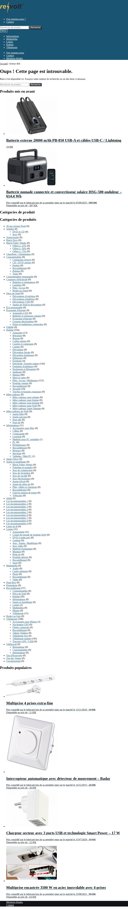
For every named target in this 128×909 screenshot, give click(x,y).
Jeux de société (19, 476)
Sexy (14, 234)
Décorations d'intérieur (23, 299)
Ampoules (17, 332)
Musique (16, 551)
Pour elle (16, 419)
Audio (15, 568)
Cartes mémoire (20, 571)
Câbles (15, 431)
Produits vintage (20, 383)
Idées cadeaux (13, 394)
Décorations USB (21, 302)
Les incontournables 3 (17, 506)
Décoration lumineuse (23, 355)
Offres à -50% (19, 248)
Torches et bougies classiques (26, 391)
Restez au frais (13, 616)
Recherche (35, 27)
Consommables (13, 257)
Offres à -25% (19, 245)
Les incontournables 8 (17, 520)
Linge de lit (11, 526)
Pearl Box (11, 582)
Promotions (11, 585)
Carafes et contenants (22, 344)
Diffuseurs (17, 358)
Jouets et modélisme (16, 462)
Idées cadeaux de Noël (17, 411)
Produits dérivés (20, 557)
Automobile (18, 532)
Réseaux (16, 450)
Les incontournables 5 (17, 512)
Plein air (16, 554)
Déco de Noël (13, 293)
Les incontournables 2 (17, 504)
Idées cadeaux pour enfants (25, 397)
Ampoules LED (20, 313)
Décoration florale (21, 352)
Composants (18, 433)
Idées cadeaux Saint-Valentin (26, 408)
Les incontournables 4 (17, 509)
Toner (15, 273)
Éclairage (17, 360)
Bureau (16, 338)
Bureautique (18, 647)
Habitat (9, 44)
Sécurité (16, 389)
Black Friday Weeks (16, 243)
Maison (16, 375)
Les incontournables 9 (17, 523)
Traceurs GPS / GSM (23, 641)
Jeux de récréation (21, 473)
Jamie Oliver (12, 459)
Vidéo (15, 579)
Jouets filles (18, 414)
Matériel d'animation (22, 548)
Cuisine (16, 346)
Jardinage (17, 372)
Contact (10, 22)
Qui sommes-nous (15, 52)
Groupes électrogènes (23, 321)
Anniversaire (12, 237)
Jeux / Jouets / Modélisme (25, 543)
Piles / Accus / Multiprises (25, 380)
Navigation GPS (20, 624)
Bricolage (17, 335)
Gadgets (16, 540)
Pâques (16, 610)
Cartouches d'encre (21, 259)
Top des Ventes (13, 658)
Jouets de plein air (21, 484)
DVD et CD (18, 231)
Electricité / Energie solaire (25, 363)
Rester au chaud (20, 290)
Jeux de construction (22, 470)
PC (14, 442)
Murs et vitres (19, 377)
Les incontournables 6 (17, 515)
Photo (15, 574)
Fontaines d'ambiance (23, 366)
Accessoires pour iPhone (24, 621)
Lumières (17, 285)
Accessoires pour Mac (23, 428)
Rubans (16, 271)
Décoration (17, 349)
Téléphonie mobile (21, 638)
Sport (15, 563)
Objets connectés (20, 627)
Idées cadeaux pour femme (25, 400)
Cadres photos (19, 341)
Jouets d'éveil (19, 481)
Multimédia (11, 39)
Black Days (12, 240)
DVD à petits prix (21, 537)
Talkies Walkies (20, 633)
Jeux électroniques (21, 478)
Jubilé (9, 498)
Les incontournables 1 (17, 501)
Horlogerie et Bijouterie (24, 369)
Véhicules (17, 495)
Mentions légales (14, 58)
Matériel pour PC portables (25, 439)
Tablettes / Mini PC (22, 456)
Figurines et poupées (22, 467)
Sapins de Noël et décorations (27, 304)
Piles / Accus (18, 288)
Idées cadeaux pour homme (25, 403)
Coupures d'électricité (16, 279)
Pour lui (16, 422)
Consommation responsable (19, 276)
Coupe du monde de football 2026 (29, 534)
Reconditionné (19, 268)
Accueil (4, 63)
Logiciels (17, 436)
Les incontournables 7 (17, 518)
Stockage (17, 453)
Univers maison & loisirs (24, 492)
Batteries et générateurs (23, 282)
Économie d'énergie (16, 310)
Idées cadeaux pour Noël (24, 405)
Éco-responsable (14, 307)
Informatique (12, 36)
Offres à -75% (19, 251)
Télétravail (11, 644)
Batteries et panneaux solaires (27, 316)
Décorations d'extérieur (23, 296)
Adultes (10, 229)
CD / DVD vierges (21, 262)
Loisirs (9, 42)
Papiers (16, 265)
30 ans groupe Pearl (16, 226)
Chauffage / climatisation (18, 254)
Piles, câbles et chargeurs (24, 487)
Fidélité (10, 327)
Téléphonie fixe (20, 635)
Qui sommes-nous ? (16, 19)
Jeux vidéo (17, 546)
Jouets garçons (19, 417)
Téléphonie (11, 47)
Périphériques (19, 445)
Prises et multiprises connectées (27, 324)
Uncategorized (13, 661)
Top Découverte (14, 655)
